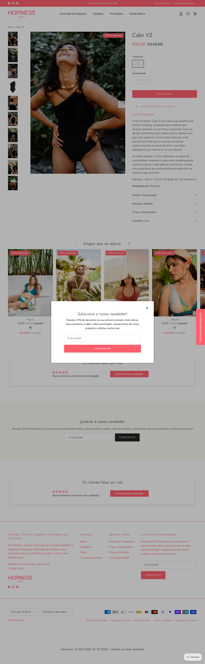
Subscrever (102, 348)
